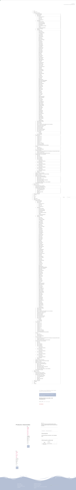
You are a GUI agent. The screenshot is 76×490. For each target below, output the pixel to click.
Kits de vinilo (39, 202)
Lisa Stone (40, 74)
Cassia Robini (41, 41)
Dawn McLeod (41, 48)
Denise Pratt (40, 49)
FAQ (34, 195)
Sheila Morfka (40, 112)
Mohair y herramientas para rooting (40, 362)
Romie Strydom (41, 99)
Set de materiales (39, 134)
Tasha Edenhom (41, 117)
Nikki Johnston (41, 89)
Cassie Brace (40, 42)
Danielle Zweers (41, 47)
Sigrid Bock (40, 114)
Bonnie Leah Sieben (41, 39)
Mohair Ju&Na (39, 364)
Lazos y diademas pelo (40, 376)
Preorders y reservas (40, 28)
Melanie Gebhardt (41, 83)
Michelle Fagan (41, 86)
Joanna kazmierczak (41, 66)
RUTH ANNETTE (41, 101)
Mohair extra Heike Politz (40, 365)
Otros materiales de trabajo (39, 369)
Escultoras (38, 29)
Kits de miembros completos (41, 129)
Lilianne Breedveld (41, 73)
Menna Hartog (41, 85)
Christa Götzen (41, 44)
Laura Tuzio (40, 71)
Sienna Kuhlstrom (41, 113)
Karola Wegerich (41, 69)
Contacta (35, 196)
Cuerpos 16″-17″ (39, 139)
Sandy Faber (40, 106)
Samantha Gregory (41, 105)
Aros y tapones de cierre (40, 130)
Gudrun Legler (41, 58)
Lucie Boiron (40, 77)
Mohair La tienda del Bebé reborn (41, 363)
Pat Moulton (40, 92)
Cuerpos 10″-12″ (39, 136)
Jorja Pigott (40, 67)
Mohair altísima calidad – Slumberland (42, 366)
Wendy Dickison (41, 120)
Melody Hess (40, 84)
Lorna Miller (40, 75)
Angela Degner (41, 35)
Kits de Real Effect (41, 21)
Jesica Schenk (41, 65)
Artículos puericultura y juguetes (39, 372)
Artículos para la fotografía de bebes (40, 373)
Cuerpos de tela (37, 135)
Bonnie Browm (41, 38)
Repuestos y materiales (37, 199)
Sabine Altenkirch (41, 102)
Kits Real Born (41, 24)
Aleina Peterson (41, 31)
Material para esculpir (38, 361)
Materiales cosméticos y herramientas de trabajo (42, 360)
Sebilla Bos (40, 109)
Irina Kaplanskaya (41, 62)
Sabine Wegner (41, 107)
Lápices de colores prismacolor (39, 359)
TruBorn (40, 26)
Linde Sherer (40, 72)
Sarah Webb (40, 108)
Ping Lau (40, 95)
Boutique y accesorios (37, 371)
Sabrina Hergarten (41, 104)
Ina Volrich (40, 61)
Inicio (34, 197)
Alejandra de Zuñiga (41, 32)
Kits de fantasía (39, 122)
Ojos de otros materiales (42, 347)
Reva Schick (40, 98)
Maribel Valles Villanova (42, 81)
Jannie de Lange (41, 64)
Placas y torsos (39, 131)
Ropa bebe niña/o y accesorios (39, 374)
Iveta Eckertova (41, 63)
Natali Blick (40, 87)
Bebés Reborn (36, 198)
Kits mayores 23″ (41, 19)
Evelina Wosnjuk (41, 57)
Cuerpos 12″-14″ (39, 137)
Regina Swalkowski (41, 97)
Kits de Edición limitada (40, 121)
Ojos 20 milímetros (39, 348)
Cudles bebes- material (40, 126)
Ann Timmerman (41, 36)
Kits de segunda (39, 201)
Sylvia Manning (41, 116)
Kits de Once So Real (42, 22)
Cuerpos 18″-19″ (39, 140)
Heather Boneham (41, 59)
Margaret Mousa (41, 79)
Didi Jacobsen (41, 50)
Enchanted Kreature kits (42, 27)
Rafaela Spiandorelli (41, 96)
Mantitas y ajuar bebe (40, 378)
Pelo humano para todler (40, 367)
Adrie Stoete (40, 30)
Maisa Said (40, 78)
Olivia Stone (40, 91)
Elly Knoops (40, 54)
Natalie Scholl (41, 88)
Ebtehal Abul (40, 52)
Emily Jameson (41, 55)
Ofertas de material (36, 370)
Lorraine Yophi (41, 76)
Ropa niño (38, 379)
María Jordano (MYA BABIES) (43, 80)
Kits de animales (39, 123)
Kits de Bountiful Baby (42, 23)
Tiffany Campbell (41, 118)
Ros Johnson (40, 100)
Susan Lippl (40, 115)
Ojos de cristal (41, 349)
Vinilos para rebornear (38, 200)
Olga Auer (40, 90)
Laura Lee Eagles (41, 70)
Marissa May (40, 82)
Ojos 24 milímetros (39, 354)
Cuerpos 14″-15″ (39, 138)
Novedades (35, 194)
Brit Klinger (40, 40)
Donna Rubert (41, 51)
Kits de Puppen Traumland (42, 25)
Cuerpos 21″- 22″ (39, 142)
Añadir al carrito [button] (28, 446)
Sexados (40, 132)
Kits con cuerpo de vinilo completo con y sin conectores (45, 124)
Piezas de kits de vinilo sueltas (41, 125)
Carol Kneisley (41, 43)
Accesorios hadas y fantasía (41, 375)
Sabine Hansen (41, 103)
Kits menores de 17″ (41, 203)
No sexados (40, 133)
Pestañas (38, 358)
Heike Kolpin (40, 60)
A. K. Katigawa (41, 33)
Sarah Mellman (41, 110)
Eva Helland (40, 56)
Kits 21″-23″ (40, 18)
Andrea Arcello (41, 34)
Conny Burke (40, 46)
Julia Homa (40, 68)
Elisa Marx (40, 53)
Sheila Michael (41, 111)
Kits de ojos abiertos (40, 127)
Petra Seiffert (40, 94)
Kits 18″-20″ (40, 204)
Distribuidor (38, 20)
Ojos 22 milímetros (39, 351)
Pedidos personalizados (37, 380)
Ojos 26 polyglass (39, 357)
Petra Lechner (41, 93)
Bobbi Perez (40, 37)
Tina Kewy (40, 119)
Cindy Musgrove (41, 45)
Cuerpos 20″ (39, 141)
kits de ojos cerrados (40, 128)
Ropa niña (38, 377)
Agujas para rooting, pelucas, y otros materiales (43, 368)
